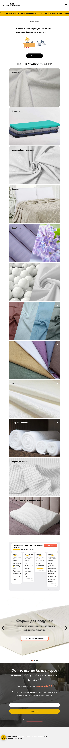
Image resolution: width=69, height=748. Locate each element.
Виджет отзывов (52, 589)
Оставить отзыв (50, 545)
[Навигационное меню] (66, 5)
